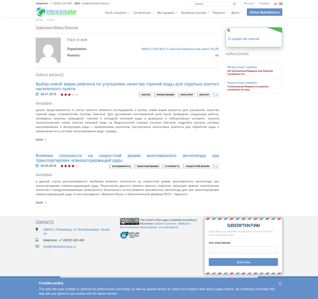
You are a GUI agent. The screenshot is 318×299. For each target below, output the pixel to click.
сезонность (172, 166)
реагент (204, 94)
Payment (219, 12)
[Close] (279, 283)
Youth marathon (116, 12)
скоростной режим (197, 166)
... (216, 94)
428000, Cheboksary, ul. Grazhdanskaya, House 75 (76, 231)
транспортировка (148, 166)
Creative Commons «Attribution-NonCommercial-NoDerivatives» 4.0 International (155, 225)
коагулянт (186, 94)
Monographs (166, 12)
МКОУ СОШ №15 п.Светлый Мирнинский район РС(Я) (180, 49)
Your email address (219, 242)
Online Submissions (264, 12)
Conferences (142, 12)
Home (39, 19)
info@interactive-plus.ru (59, 246)
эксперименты (121, 166)
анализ (146, 94)
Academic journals (193, 12)
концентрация (165, 94)
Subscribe (243, 262)
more (39, 139)
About (235, 12)
